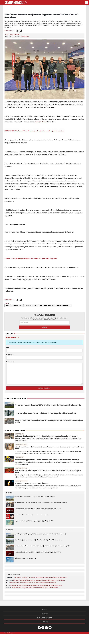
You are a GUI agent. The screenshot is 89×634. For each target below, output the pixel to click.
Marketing (44, 621)
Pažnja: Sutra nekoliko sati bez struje (25, 558)
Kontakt (44, 610)
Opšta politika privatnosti (44, 617)
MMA (7, 305)
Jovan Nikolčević (31, 305)
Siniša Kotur (17, 305)
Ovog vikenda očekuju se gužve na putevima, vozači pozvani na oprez (35, 496)
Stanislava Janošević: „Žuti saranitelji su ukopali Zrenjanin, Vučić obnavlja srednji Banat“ (41, 502)
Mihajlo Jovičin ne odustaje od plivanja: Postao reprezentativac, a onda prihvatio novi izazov (49, 448)
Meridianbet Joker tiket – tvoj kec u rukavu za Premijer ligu (32, 515)
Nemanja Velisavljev (63, 305)
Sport (7, 35)
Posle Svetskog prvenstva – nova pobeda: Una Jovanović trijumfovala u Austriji (47, 460)
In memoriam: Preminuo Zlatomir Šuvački (31, 483)
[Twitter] (42, 627)
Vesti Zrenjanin (14, 35)
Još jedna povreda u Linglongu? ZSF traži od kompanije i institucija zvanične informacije (48, 405)
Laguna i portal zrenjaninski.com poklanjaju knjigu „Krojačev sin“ (34, 521)
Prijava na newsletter (44, 315)
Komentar (10, 362)
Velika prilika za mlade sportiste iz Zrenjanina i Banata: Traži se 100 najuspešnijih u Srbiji (48, 471)
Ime (8, 348)
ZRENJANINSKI (25, 36)
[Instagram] (46, 627)
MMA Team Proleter (46, 305)
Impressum (44, 614)
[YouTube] (50, 627)
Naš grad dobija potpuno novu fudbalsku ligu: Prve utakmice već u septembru (46, 436)
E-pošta (9, 355)
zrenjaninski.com (41, 122)
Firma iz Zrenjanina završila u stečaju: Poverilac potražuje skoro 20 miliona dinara (45, 413)
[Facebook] (39, 627)
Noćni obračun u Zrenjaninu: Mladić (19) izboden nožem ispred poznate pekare (38, 509)
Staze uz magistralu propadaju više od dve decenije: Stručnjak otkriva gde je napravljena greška (49, 421)
